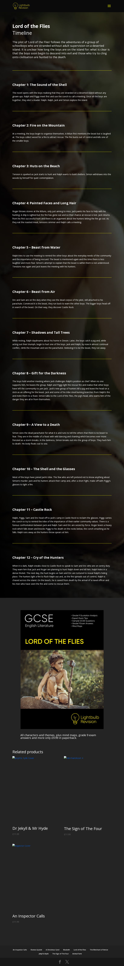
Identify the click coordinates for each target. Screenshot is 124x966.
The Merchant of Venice (99, 950)
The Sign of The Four (60, 954)
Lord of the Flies (80, 950)
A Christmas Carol (52, 950)
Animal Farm (77, 954)
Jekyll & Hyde (44, 954)
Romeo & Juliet (36, 950)
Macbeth (66, 950)
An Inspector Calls (20, 950)
